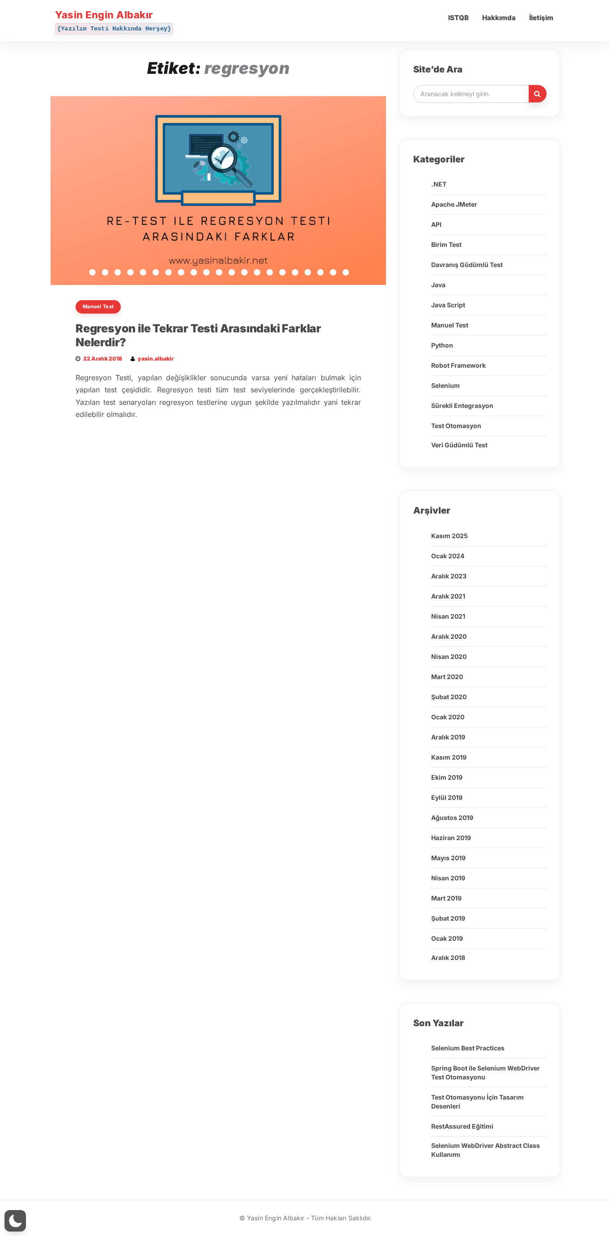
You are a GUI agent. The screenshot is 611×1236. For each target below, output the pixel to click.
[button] (15, 1221)
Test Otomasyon (456, 425)
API (436, 224)
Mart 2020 (447, 676)
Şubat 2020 (449, 697)
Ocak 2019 (447, 938)
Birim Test (446, 244)
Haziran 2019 (451, 837)
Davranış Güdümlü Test (467, 264)
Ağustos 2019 (452, 817)
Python (442, 345)
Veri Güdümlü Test (459, 445)
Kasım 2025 (449, 535)
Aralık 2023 (449, 576)
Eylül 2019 (446, 797)
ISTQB (458, 17)
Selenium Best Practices (468, 1048)
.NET (438, 184)
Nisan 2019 (448, 878)
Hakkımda (499, 17)
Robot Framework (458, 365)
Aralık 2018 (448, 957)
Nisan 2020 (449, 656)
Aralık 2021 (448, 596)
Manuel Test (98, 306)
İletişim (541, 17)
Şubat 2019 (448, 918)
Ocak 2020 (447, 717)
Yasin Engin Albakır (104, 15)
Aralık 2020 (449, 636)
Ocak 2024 (447, 556)
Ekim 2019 (446, 777)
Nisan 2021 (448, 616)
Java (438, 285)
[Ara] (538, 93)
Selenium (445, 385)
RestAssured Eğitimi (462, 1126)
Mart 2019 (446, 898)
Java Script (448, 305)
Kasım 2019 (449, 757)
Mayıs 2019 (448, 858)
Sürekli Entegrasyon (462, 405)
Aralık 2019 (448, 737)
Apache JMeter (454, 204)
